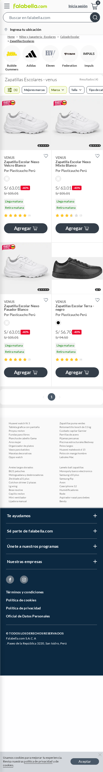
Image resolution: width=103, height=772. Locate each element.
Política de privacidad (23, 608)
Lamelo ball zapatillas (72, 467)
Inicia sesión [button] (78, 6)
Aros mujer (15, 442)
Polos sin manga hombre (73, 453)
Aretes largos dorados (21, 467)
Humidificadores (69, 489)
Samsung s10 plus (69, 474)
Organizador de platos (21, 445)
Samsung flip (67, 478)
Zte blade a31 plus (19, 478)
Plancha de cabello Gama (22, 438)
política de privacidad (38, 761)
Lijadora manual (18, 501)
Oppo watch (16, 457)
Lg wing (13, 486)
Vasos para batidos (19, 449)
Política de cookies (21, 600)
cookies (8, 765)
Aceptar (84, 761)
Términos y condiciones (25, 592)
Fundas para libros (19, 434)
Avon (63, 482)
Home (11, 36)
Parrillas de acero (69, 434)
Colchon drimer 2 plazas (22, 482)
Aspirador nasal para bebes (75, 497)
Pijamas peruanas (69, 438)
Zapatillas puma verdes (72, 423)
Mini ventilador (17, 497)
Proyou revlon (17, 430)
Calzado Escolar (70, 36)
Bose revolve (16, 489)
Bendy (63, 501)
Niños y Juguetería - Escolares (37, 36)
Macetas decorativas (20, 453)
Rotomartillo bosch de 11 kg (75, 426)
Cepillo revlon (17, 493)
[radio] (6, 215)
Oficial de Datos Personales (28, 616)
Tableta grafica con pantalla (24, 426)
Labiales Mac (67, 457)
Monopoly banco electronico (76, 471)
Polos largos (66, 445)
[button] (51, 18)
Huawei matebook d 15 (73, 449)
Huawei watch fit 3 (19, 423)
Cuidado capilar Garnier (73, 430)
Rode (62, 493)
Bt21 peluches (17, 471)
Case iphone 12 (68, 486)
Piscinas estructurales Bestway (77, 442)
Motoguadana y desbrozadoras (26, 474)
